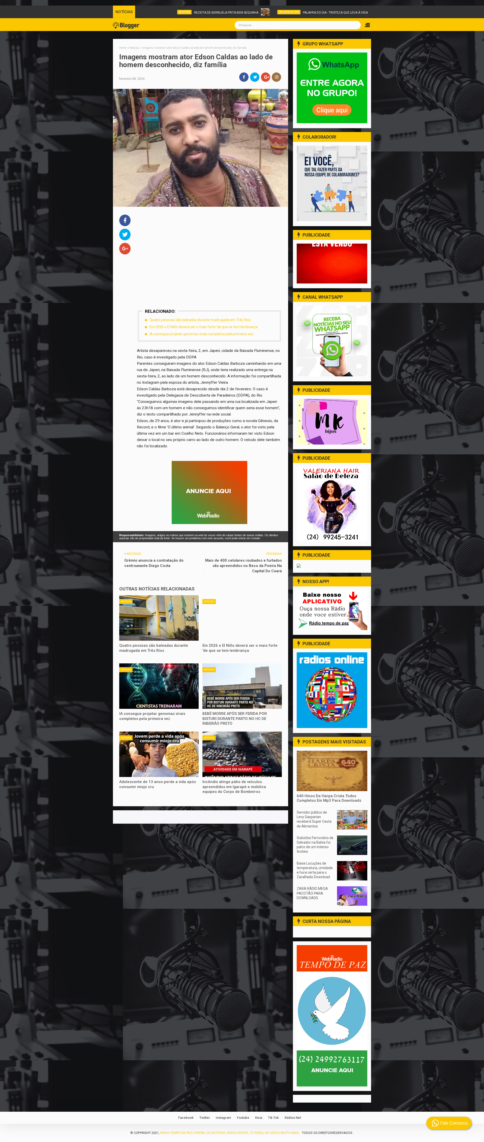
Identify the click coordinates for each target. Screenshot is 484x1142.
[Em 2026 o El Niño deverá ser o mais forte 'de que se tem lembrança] (242, 618)
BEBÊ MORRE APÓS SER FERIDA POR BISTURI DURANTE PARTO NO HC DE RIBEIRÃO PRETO (234, 718)
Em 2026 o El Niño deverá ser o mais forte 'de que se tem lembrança (203, 327)
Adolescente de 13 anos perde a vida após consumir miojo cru (157, 784)
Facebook (186, 1118)
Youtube (243, 1118)
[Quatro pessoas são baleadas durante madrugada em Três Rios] (159, 618)
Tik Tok (273, 1118)
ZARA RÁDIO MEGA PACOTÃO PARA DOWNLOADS (312, 893)
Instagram (223, 1118)
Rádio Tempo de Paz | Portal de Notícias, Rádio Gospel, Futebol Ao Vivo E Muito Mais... (230, 1133)
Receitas (154, 12)
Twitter (204, 1118)
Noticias (364, 12)
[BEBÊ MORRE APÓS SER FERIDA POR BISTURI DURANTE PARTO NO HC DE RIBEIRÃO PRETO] (242, 686)
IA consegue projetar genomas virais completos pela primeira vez (201, 334)
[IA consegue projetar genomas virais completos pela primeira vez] (159, 686)
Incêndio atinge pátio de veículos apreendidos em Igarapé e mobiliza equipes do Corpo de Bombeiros (234, 787)
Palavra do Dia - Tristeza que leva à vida (305, 12)
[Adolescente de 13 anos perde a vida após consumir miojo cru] (159, 754)
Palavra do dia (259, 12)
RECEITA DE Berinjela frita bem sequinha (196, 12)
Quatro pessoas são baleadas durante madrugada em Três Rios (200, 320)
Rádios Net (293, 1118)
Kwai (258, 1118)
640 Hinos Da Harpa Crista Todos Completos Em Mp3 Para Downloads (329, 798)
